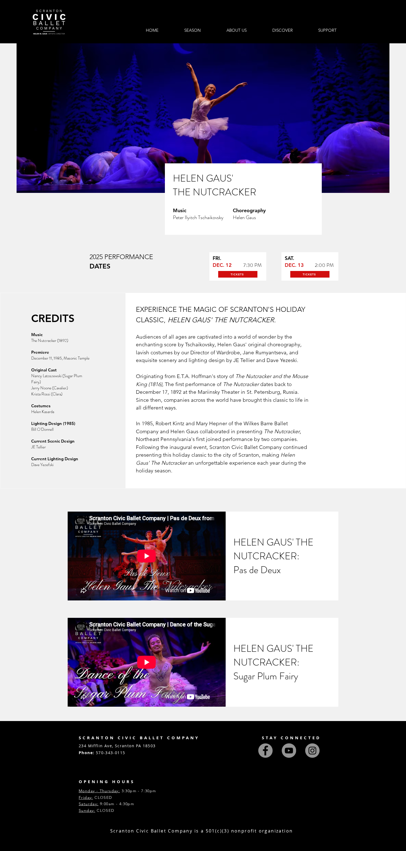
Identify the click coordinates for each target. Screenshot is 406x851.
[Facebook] (265, 750)
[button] (193, 30)
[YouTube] (289, 750)
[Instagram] (312, 750)
